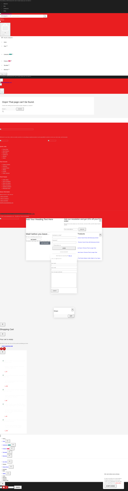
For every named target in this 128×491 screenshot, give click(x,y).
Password (57, 240)
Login (64, 248)
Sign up (70, 255)
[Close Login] (2, 324)
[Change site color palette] (5, 487)
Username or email (59, 235)
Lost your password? (64, 251)
